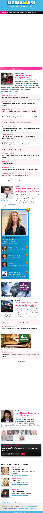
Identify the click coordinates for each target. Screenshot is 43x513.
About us (30, 506)
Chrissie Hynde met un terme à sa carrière (16, 144)
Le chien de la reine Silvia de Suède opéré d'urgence (20, 169)
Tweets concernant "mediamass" (11, 502)
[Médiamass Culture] (16, 350)
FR (19, 6)
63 (22, 438)
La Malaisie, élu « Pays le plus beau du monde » (26, 303)
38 (10, 438)
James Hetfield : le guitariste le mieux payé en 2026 (19, 117)
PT (28, 6)
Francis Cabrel (27, 85)
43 (10, 432)
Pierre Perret (13, 263)
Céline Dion (8, 240)
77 (16, 432)
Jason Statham (14, 272)
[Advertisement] (21, 39)
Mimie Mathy (13, 247)
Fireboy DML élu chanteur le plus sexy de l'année (19, 111)
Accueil (3, 12)
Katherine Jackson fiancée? (11, 150)
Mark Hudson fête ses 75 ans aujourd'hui (27, 414)
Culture (16, 12)
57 (16, 438)
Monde (22, 12)
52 (22, 432)
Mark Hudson (19, 419)
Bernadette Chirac (18, 491)
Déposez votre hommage (19, 475)
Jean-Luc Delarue (6, 201)
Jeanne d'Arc (33, 508)
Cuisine (28, 12)
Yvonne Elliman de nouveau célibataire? (15, 97)
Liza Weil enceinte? (8, 163)
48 (4, 438)
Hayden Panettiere (18, 469)
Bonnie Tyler (16, 480)
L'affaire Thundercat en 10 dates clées (15, 175)
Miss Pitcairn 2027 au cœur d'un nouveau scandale (19, 328)
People (9, 12)
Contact (16, 508)
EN (17, 6)
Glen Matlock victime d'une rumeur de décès (17, 123)
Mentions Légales (24, 508)
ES (21, 6)
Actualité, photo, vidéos (10, 243)
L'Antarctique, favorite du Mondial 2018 (15, 323)
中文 (31, 6)
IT (26, 6)
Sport (34, 12)
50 (28, 432)
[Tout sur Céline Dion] (15, 235)
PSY (32, 83)
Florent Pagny (14, 255)
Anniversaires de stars (10, 446)
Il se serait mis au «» (23, 76)
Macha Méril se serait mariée (11, 181)
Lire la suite (13, 91)
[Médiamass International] (16, 298)
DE (24, 6)
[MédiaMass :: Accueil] (21, 3)
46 (4, 432)
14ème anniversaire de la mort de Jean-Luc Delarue (26, 190)
